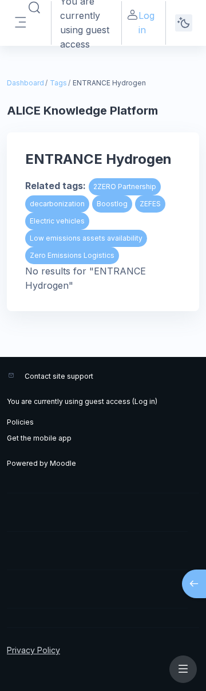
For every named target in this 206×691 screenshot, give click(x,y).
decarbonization (57, 203)
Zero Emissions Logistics (72, 255)
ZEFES (150, 203)
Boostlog (112, 203)
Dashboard (25, 82)
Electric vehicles (57, 221)
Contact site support (59, 376)
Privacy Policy (33, 650)
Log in (146, 23)
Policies (20, 422)
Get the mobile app (39, 438)
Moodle (63, 463)
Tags (58, 82)
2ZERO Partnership (124, 186)
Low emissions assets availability (86, 238)
